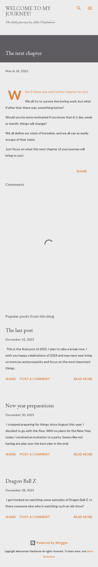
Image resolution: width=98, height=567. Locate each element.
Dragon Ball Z (20, 480)
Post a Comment (35, 379)
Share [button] (82, 171)
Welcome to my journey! (27, 11)
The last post (19, 330)
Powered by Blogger (52, 543)
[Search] (79, 8)
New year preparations (29, 405)
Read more (83, 379)
